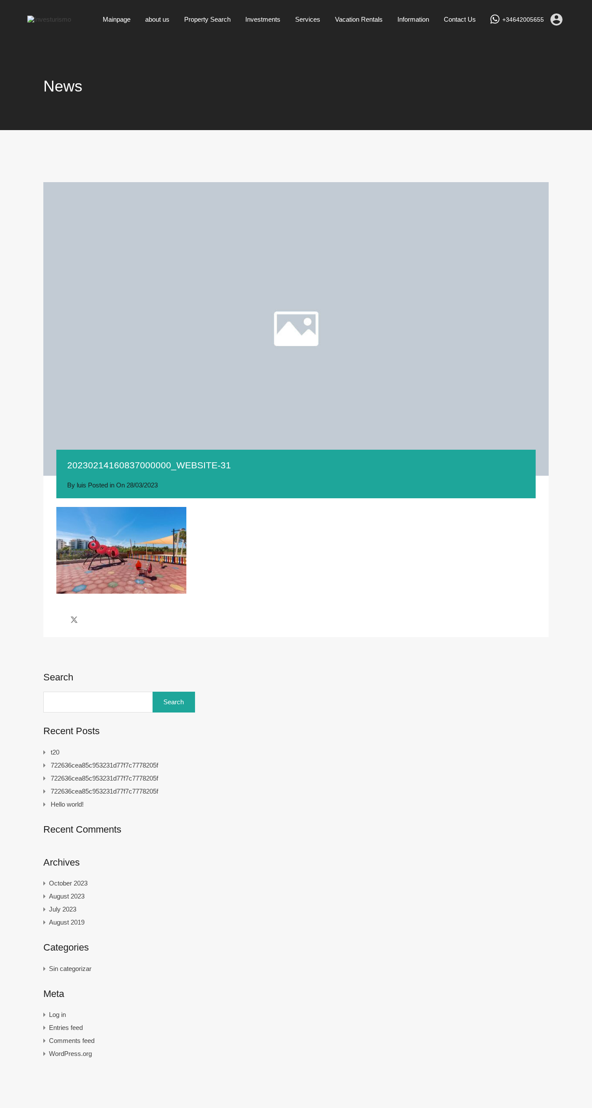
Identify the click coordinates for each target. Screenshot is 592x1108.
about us (157, 19)
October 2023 (68, 883)
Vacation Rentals (359, 19)
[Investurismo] (49, 19)
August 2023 (67, 896)
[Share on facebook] (59, 619)
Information (413, 19)
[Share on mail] (89, 619)
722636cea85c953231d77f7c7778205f (104, 765)
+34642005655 (523, 19)
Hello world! (67, 804)
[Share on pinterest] (104, 619)
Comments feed (71, 1040)
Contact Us (460, 19)
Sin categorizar (70, 968)
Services (307, 19)
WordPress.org (70, 1053)
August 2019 (67, 922)
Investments (262, 19)
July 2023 (62, 909)
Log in (57, 1014)
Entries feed (66, 1027)
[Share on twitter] (74, 619)
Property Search (207, 19)
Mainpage (116, 19)
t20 (55, 752)
